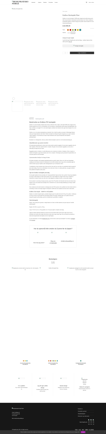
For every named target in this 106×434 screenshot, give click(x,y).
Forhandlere (51, 2)
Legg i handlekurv (82, 52)
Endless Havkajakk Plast (53, 362)
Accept (83, 432)
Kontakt (56, 2)
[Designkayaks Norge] (21, 2)
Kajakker (39, 2)
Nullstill (92, 28)
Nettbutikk (33, 2)
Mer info (70, 41)
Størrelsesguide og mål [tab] (39, 118)
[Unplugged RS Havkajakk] (80, 313)
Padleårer (45, 2)
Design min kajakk (79, 45)
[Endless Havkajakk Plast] (53, 313)
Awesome (33, 220)
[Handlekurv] (86, 2)
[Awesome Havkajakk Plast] (25, 313)
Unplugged (73, 218)
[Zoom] (13, 98)
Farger (64, 29)
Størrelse (64, 32)
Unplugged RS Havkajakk (81, 362)
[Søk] (83, 2)
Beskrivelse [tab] (31, 118)
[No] (104, 432)
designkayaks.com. (46, 218)
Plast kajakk (65, 11)
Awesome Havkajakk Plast (25, 362)
